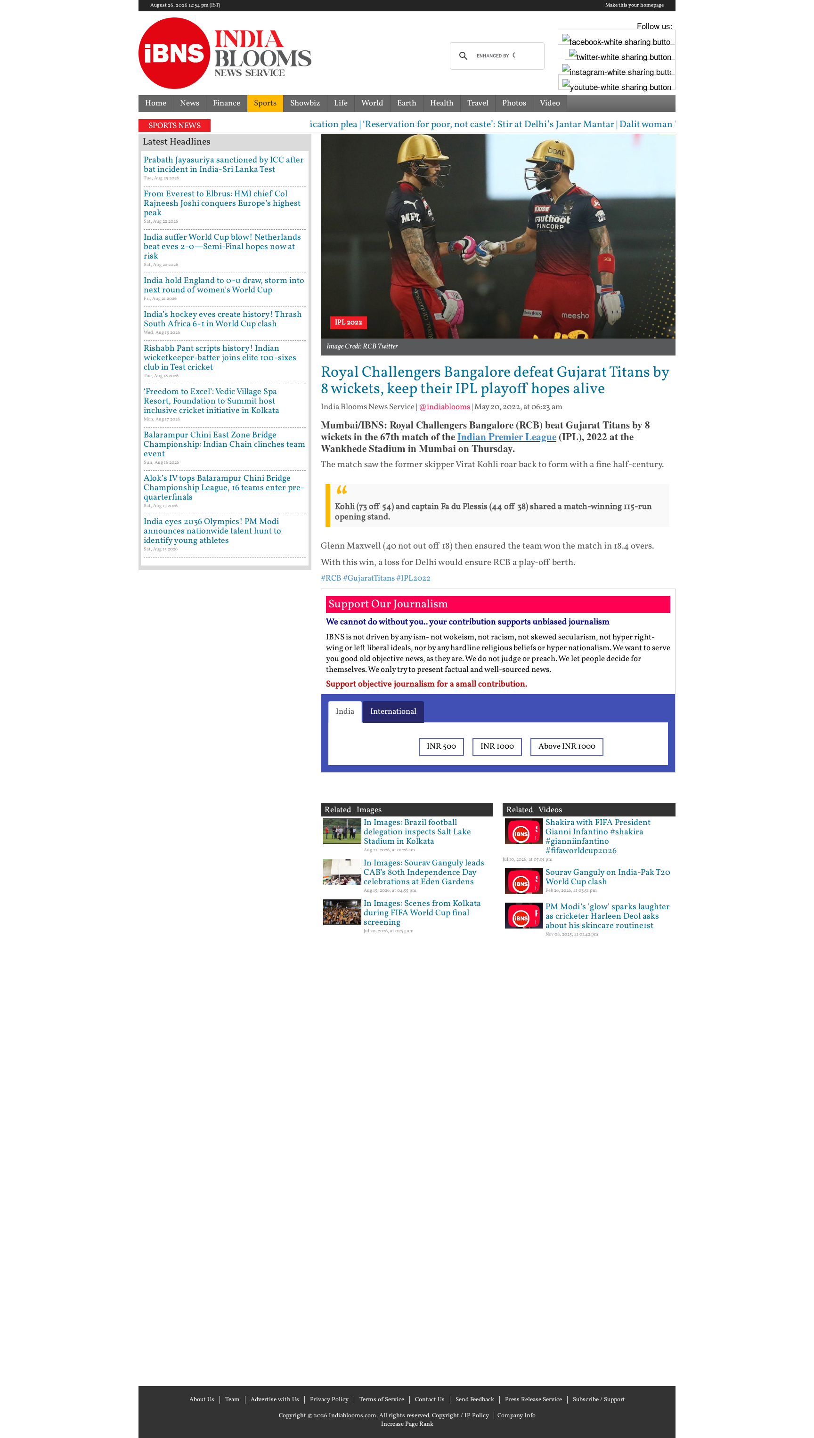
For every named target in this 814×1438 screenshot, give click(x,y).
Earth (406, 103)
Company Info (516, 1416)
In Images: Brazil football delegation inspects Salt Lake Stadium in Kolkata (417, 832)
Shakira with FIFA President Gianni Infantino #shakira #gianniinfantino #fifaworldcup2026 (598, 837)
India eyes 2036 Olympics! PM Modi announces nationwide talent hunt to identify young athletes (212, 531)
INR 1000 (497, 746)
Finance (226, 103)
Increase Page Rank (407, 1424)
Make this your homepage (634, 5)
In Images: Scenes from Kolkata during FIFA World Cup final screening (422, 913)
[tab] (345, 712)
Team (232, 1400)
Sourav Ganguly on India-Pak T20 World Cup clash (607, 877)
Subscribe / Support (599, 1400)
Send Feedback (475, 1400)
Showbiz (305, 103)
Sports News (174, 126)
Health (442, 103)
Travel (477, 103)
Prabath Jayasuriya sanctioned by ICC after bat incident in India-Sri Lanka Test (224, 165)
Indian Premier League (506, 436)
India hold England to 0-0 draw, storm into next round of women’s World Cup (224, 285)
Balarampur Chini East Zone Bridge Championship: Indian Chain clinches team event (224, 444)
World (372, 103)
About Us (201, 1400)
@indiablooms (444, 407)
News (189, 103)
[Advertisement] (224, 977)
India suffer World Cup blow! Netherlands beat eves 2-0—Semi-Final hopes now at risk (222, 247)
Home (155, 103)
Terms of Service (381, 1400)
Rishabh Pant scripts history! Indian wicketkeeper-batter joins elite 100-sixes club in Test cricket (220, 358)
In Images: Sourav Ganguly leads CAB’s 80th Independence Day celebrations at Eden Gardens (424, 872)
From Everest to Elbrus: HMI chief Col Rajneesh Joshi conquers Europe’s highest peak (222, 203)
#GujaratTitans (369, 578)
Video (550, 103)
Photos (514, 103)
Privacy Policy (329, 1400)
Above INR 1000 (566, 746)
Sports (265, 103)
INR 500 (441, 746)
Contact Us (430, 1400)
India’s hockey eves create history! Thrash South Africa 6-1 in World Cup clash (223, 319)
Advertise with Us (275, 1400)
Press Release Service (533, 1400)
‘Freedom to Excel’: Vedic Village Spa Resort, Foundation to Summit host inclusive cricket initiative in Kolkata (211, 401)
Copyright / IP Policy (460, 1416)
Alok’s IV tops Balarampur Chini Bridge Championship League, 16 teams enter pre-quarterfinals (224, 488)
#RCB (331, 578)
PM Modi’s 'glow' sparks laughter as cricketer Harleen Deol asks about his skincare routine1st (607, 916)
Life (341, 103)
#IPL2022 (413, 578)
